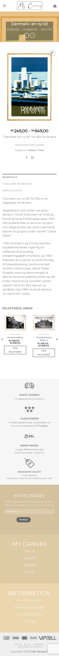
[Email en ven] (32, 157)
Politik (46, 29)
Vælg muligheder (15, 350)
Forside (13, 29)
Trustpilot (43, 426)
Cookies (29, 621)
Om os (29, 551)
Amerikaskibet (15, 337)
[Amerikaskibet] (15, 323)
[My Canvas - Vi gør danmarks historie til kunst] (29, 5)
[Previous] (2, 345)
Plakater (30, 29)
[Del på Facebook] (26, 157)
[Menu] (4, 6)
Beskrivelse (10, 177)
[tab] (29, 177)
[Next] (56, 345)
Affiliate (29, 565)
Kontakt (29, 558)
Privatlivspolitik (29, 614)
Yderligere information (17, 184)
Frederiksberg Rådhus (44, 339)
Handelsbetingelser (29, 608)
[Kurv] (55, 5)
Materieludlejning (30, 646)
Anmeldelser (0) (12, 190)
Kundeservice (30, 600)
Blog (27, 644)
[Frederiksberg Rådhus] (44, 323)
